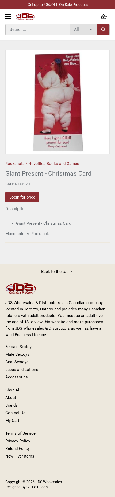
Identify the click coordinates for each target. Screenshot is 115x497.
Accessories (16, 377)
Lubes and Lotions (21, 369)
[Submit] (103, 29)
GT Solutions (37, 487)
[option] (57, 102)
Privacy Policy (17, 441)
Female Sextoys (19, 346)
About (10, 397)
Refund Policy (17, 448)
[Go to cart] (104, 16)
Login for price (22, 197)
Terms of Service (20, 433)
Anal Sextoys (17, 361)
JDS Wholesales (49, 482)
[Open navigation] (8, 16)
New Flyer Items (19, 456)
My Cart (12, 420)
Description (16, 208)
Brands (11, 405)
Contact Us (15, 412)
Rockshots (15, 163)
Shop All (12, 390)
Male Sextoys (17, 354)
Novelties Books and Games (53, 163)
